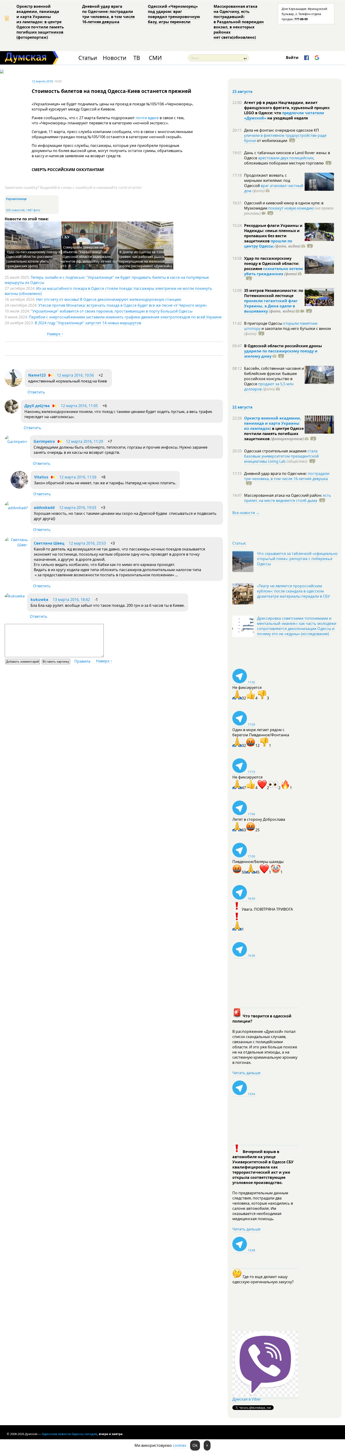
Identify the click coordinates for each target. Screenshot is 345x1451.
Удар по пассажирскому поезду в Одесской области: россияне (271, 263)
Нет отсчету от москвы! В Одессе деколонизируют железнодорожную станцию (108, 299)
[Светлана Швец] (16, 544)
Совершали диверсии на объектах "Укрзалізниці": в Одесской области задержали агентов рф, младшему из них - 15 (88, 256)
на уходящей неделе (287, 118)
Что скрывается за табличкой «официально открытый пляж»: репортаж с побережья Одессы (297, 558)
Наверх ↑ (55, 333)
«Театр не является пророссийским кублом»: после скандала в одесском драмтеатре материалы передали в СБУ (293, 591)
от (271, 140)
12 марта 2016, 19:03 (77, 507)
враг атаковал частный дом (273, 188)
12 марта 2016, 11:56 (77, 477)
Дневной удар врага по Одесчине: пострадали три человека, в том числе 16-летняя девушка (108, 14)
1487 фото (33, 210)
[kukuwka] (15, 596)
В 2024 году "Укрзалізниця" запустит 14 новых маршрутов (88, 322)
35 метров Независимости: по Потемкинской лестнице (273, 293)
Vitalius (41, 477)
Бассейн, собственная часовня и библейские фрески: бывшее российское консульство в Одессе (274, 376)
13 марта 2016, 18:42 (71, 599)
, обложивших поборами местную (284, 160)
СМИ (155, 58)
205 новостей (15, 210)
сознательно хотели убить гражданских (273, 271)
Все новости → (246, 512)
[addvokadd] (16, 507)
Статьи (87, 58)
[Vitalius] (19, 487)
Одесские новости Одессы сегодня (69, 1434)
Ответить (36, 392)
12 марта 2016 (42, 81)
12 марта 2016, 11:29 (84, 441)
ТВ (136, 58)
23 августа (242, 91)
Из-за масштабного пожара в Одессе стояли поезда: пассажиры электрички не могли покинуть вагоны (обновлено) (108, 291)
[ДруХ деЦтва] (12, 412)
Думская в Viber (246, 1399)
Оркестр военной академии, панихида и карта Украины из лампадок (272, 423)
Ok (195, 1445)
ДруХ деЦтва (37, 405)
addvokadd (44, 507)
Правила (82, 661)
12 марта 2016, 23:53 (87, 543)
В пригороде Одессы (263, 323)
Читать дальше (246, 1072)
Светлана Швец (49, 543)
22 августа (242, 407)
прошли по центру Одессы (268, 243)
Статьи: (239, 543)
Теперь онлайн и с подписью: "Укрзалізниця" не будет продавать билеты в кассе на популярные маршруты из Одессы (107, 280)
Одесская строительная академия (275, 451)
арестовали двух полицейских (285, 157)
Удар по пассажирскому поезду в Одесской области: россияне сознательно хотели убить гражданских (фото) (33, 259)
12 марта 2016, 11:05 (79, 405)
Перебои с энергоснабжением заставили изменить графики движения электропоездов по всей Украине (125, 317)
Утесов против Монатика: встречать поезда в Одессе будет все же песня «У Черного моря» (122, 305)
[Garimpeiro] (16, 441)
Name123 (37, 375)
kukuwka (39, 599)
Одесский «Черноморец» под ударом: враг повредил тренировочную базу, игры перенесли (174, 14)
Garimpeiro (44, 441)
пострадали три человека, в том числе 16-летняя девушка (286, 476)
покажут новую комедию (291, 208)
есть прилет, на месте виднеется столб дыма (287, 498)
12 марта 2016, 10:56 (75, 375)
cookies (179, 1445)
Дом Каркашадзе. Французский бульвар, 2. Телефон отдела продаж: (304, 14)
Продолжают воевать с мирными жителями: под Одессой (267, 180)
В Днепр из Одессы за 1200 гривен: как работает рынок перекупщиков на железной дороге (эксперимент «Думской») (145, 259)
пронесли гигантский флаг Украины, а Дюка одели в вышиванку (271, 306)
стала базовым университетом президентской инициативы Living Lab (281, 456)
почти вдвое (147, 117)
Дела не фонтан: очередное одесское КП (281, 130)
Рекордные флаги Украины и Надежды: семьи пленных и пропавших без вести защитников (273, 233)
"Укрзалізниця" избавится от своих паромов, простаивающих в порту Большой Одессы (111, 311)
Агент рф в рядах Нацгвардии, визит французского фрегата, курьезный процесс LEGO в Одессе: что (287, 107)
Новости (114, 58)
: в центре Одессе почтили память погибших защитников (274, 433)
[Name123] (13, 385)
